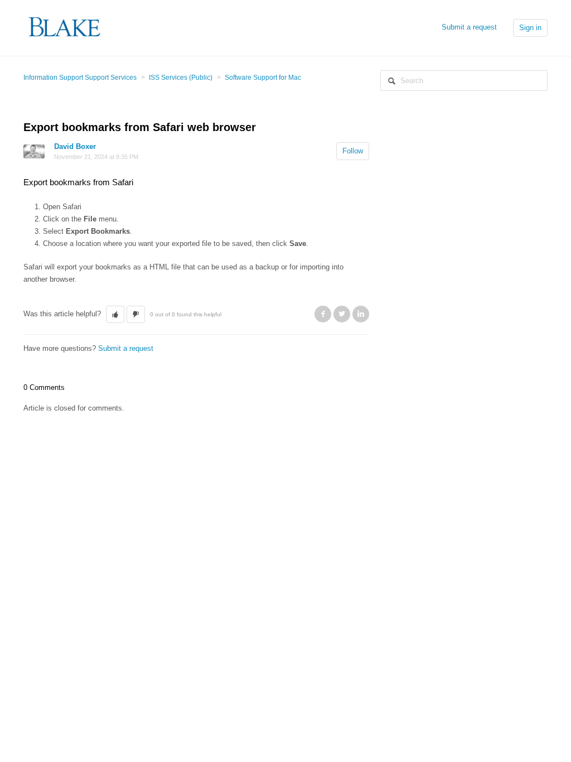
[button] (115, 315)
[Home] (65, 27)
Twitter (341, 314)
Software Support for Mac (263, 77)
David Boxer (75, 146)
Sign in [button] (530, 27)
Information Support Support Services (80, 77)
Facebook (322, 314)
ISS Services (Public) (180, 77)
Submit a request (469, 27)
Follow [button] (352, 151)
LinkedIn (360, 314)
